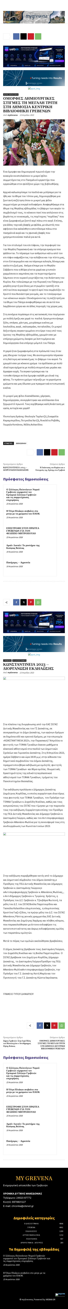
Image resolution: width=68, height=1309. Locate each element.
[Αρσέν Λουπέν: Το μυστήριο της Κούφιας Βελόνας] (47, 550)
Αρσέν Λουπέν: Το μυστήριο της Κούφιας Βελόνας (23, 547)
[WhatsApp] (38, 36)
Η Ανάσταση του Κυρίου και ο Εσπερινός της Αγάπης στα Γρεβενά (50, 468)
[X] (23, 36)
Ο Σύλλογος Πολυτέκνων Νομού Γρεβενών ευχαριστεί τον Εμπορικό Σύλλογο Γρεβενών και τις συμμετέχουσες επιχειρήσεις (23, 495)
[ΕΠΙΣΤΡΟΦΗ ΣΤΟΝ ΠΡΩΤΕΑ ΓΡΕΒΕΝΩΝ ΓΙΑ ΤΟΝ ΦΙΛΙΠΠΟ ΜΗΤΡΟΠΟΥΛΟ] (47, 532)
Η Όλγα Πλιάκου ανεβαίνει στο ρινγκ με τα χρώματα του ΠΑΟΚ (23, 512)
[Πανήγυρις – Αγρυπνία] (47, 567)
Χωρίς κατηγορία (11, 95)
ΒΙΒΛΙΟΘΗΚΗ (21, 443)
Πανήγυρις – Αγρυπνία (18, 562)
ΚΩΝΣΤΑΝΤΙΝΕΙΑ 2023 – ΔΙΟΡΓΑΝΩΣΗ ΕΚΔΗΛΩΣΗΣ (16, 468)
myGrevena (12, 115)
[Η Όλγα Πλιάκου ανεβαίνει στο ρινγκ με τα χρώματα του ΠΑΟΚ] (47, 515)
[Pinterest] (31, 36)
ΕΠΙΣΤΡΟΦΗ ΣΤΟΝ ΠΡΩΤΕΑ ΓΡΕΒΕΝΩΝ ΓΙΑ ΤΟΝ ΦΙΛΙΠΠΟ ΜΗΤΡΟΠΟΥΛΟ (22, 531)
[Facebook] (16, 36)
